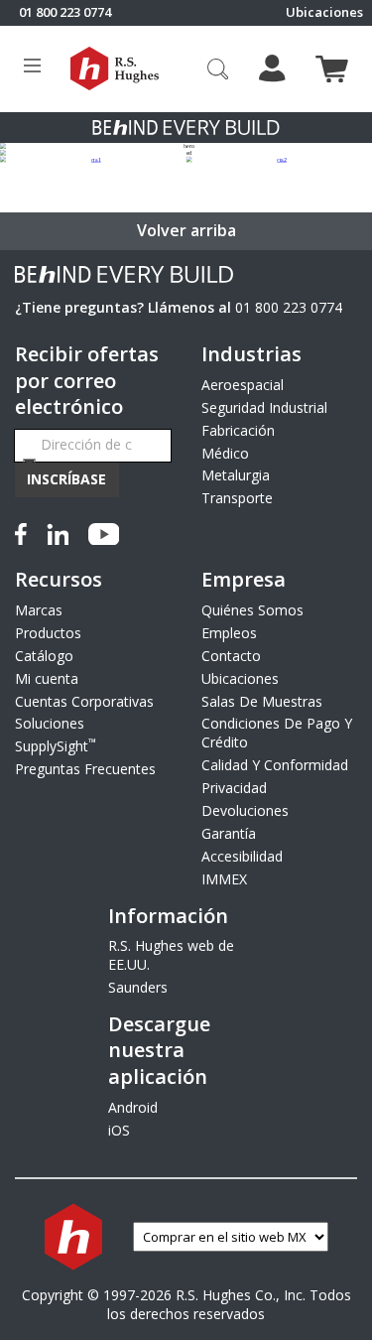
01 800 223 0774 (288, 307)
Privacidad (234, 787)
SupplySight (55, 746)
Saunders (138, 987)
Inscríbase (66, 478)
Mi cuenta (46, 678)
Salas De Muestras (261, 701)
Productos (48, 632)
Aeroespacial (242, 384)
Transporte (237, 497)
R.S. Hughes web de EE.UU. (171, 955)
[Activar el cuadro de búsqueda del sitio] (218, 68)
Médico (225, 453)
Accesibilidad (242, 856)
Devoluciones (245, 810)
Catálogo (44, 655)
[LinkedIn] (57, 531)
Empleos (229, 632)
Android (133, 1107)
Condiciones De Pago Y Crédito (276, 732)
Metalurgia (235, 475)
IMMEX (224, 879)
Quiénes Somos (252, 610)
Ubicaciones (324, 12)
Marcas (38, 610)
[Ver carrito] (332, 69)
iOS (119, 1130)
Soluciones (49, 723)
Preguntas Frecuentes (85, 768)
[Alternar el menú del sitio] (32, 69)
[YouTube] (103, 531)
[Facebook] (25, 531)
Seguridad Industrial (264, 407)
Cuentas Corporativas (84, 701)
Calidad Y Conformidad (274, 764)
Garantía (228, 833)
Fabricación (238, 430)
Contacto (231, 655)
